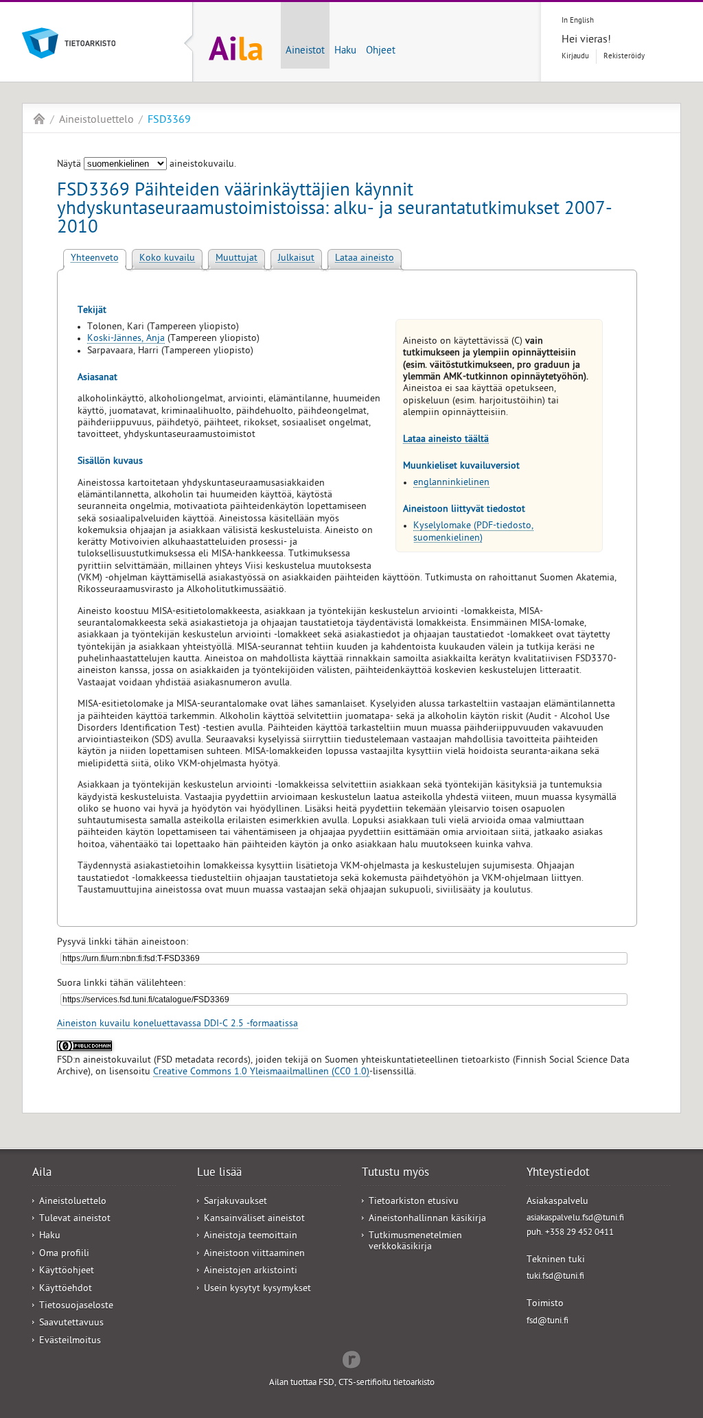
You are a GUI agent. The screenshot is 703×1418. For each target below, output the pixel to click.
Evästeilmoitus (70, 1341)
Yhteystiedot (558, 1174)
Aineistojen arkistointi (250, 1271)
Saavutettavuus (71, 1324)
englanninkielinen (451, 483)
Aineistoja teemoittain (250, 1236)
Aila (39, 118)
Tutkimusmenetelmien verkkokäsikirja (415, 1242)
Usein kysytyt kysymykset (257, 1289)
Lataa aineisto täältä (446, 440)
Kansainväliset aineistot (254, 1219)
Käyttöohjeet (66, 1271)
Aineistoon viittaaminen (254, 1254)
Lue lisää (219, 1174)
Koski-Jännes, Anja (126, 339)
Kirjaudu (575, 56)
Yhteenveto (95, 259)
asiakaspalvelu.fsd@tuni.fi (575, 1219)
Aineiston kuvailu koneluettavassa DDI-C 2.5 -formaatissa (177, 1024)
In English (578, 21)
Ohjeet (380, 51)
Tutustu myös (395, 1174)
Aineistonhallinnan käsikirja (427, 1219)
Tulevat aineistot (75, 1219)
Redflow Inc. (351, 1358)
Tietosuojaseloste (76, 1306)
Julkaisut (296, 259)
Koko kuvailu (167, 259)
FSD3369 (169, 121)
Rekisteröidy (624, 56)
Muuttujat (236, 259)
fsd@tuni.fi (547, 1321)
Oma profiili (64, 1254)
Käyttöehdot (65, 1289)
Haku (345, 51)
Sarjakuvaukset (235, 1202)
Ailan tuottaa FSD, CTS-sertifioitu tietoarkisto (352, 1383)
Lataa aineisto (364, 259)
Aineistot (305, 51)
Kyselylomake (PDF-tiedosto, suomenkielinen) (473, 532)
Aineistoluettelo (96, 121)
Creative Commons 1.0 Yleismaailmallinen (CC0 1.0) (261, 1072)
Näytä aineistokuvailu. (146, 165)
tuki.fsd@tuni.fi (555, 1277)
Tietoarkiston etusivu (414, 1202)
